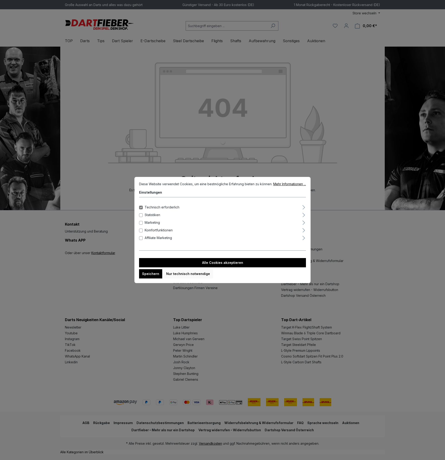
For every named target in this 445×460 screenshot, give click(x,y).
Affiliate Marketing (158, 238)
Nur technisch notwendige (188, 274)
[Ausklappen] (304, 206)
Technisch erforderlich (162, 207)
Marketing (152, 222)
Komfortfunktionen (159, 230)
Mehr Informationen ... (289, 184)
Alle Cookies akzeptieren (222, 263)
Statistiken (152, 215)
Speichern (150, 274)
